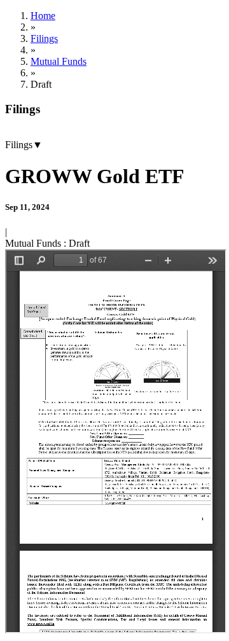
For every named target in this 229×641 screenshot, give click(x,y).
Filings (44, 38)
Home (43, 15)
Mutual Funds (59, 61)
